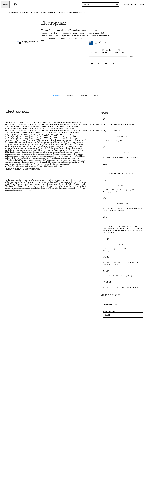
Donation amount (109, 311)
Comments (83, 96)
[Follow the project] (92, 63)
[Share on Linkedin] (113, 63)
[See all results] (117, 4)
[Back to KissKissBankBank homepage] (14, 4)
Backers (96, 96)
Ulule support (79, 12)
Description (56, 96)
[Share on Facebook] (99, 63)
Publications (70, 96)
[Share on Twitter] (106, 63)
